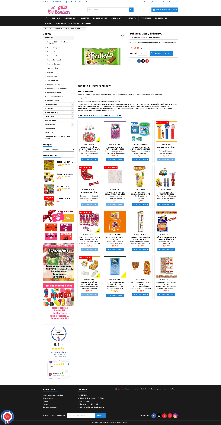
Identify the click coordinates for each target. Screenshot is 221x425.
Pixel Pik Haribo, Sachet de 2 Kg (166, 283)
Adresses (46, 404)
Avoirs (45, 401)
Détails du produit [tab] (101, 86)
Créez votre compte (170, 2)
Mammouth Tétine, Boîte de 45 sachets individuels (89, 284)
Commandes (48, 398)
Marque (152, 37)
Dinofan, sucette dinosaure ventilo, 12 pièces (140, 194)
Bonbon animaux (53, 100)
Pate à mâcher (52, 68)
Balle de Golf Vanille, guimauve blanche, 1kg (115, 193)
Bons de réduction (50, 407)
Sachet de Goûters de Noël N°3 (64, 186)
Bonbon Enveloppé (54, 60)
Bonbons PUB (161, 18)
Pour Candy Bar (52, 80)
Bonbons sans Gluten (55, 84)
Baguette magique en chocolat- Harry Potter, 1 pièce (140, 239)
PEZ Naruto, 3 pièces (166, 147)
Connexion (156, 2)
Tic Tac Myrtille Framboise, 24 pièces (115, 148)
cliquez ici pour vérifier (166, 389)
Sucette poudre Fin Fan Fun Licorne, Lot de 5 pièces (89, 239)
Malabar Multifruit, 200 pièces (115, 238)
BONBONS (56, 18)
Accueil (47, 34)
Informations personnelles (53, 395)
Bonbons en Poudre (54, 56)
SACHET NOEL (50, 133)
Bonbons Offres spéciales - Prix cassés (73, 23)
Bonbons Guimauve (54, 64)
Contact (82, 389)
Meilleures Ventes (52, 155)
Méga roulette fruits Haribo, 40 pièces (166, 238)
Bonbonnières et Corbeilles (57, 88)
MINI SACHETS (130, 18)
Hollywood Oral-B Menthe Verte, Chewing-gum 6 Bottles (140, 149)
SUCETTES (85, 18)
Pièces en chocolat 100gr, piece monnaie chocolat (64, 174)
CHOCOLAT (116, 18)
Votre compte (50, 389)
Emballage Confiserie (55, 96)
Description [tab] (84, 86)
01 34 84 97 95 (58, 2)
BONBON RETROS (100, 18)
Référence (133, 37)
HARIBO (48, 23)
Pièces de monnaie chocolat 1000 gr (64, 162)
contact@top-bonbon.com (82, 2)
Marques (47, 144)
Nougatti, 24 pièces (89, 192)
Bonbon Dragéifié (53, 48)
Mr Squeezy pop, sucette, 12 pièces (166, 193)
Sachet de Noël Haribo (64, 198)
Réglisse (50, 72)
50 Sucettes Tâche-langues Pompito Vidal (89, 148)
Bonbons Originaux (54, 52)
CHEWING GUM (70, 18)
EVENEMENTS (146, 18)
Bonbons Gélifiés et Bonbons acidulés (57, 43)
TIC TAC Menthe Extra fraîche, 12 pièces (115, 283)
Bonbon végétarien (54, 92)
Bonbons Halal (52, 76)
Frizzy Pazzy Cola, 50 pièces (140, 283)
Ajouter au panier (160, 53)
